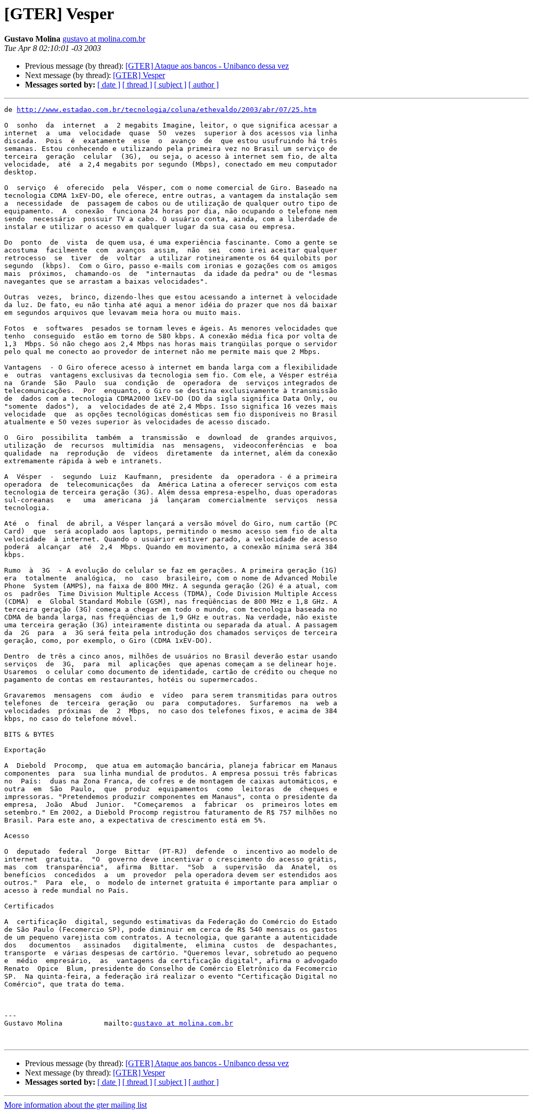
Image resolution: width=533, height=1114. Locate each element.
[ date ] (108, 84)
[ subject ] (170, 84)
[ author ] (203, 84)
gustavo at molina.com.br (103, 38)
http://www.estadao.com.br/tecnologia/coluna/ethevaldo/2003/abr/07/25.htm (166, 109)
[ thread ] (137, 84)
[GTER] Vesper (139, 75)
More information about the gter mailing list (75, 1104)
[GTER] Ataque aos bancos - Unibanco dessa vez (207, 65)
